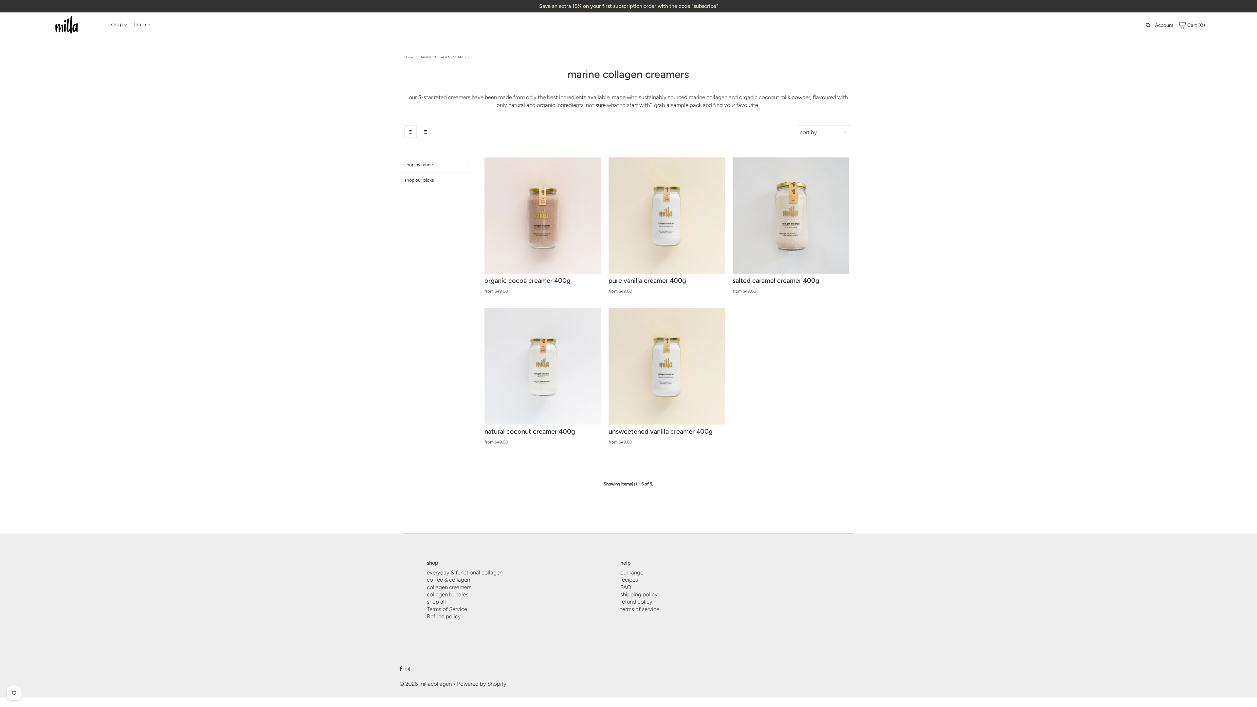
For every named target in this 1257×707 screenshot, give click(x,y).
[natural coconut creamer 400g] (542, 366)
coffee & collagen (448, 579)
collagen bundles (447, 594)
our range (631, 572)
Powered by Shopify (481, 683)
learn (140, 24)
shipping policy (639, 594)
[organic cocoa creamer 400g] (542, 215)
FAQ (625, 587)
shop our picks (419, 180)
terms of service (639, 609)
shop (117, 24)
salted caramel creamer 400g (776, 280)
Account (1164, 25)
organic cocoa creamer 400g (527, 280)
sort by (808, 132)
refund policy (636, 601)
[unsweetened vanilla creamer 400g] (667, 366)
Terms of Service (447, 609)
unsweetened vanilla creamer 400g (661, 431)
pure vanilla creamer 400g (647, 280)
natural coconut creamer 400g (529, 431)
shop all (436, 601)
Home (408, 57)
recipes (629, 579)
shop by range (418, 165)
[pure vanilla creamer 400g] (667, 215)
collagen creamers (449, 587)
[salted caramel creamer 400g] (791, 215)
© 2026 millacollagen (426, 683)
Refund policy (444, 616)
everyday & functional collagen (464, 572)
